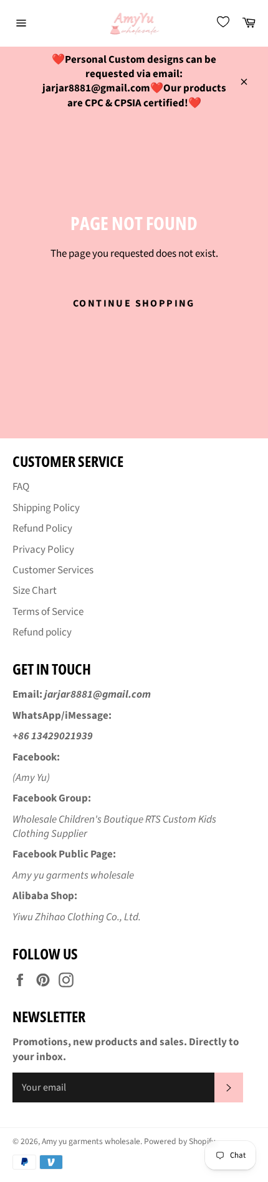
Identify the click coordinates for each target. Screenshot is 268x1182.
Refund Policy (42, 528)
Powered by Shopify (179, 1141)
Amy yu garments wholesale (91, 1141)
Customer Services (52, 570)
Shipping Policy (46, 508)
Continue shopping (134, 303)
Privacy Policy (43, 549)
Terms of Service (48, 611)
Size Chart (34, 590)
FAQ (20, 486)
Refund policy (42, 632)
